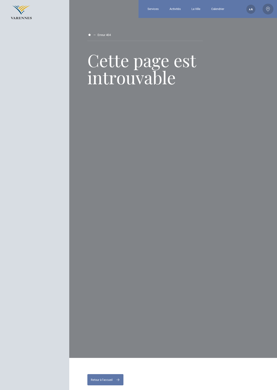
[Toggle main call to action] (268, 9)
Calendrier (217, 9)
